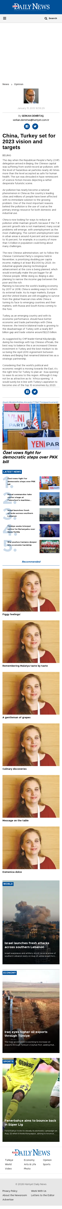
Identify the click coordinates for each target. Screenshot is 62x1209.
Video (8, 1169)
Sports (46, 1164)
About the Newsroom (14, 1195)
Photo (27, 1169)
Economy (29, 1160)
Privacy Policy (9, 1191)
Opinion (18, 84)
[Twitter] (35, 126)
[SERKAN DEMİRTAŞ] (31, 97)
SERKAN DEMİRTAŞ (33, 116)
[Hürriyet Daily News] (31, 7)
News (5, 84)
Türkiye (9, 1160)
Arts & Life (30, 1164)
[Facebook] (27, 126)
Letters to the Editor (42, 1195)
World (8, 1164)
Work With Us (38, 1191)
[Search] (46, 18)
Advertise (8, 1200)
